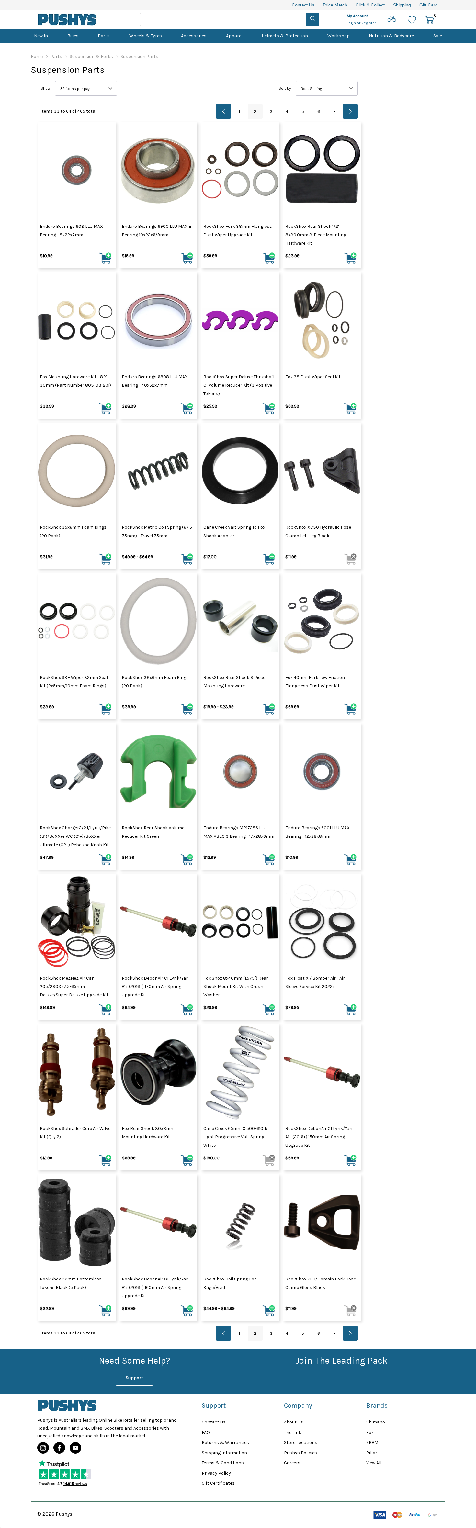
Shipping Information (224, 1453)
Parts (104, 36)
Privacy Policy (216, 1473)
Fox (370, 1432)
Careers (292, 1463)
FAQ (206, 1432)
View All (373, 1463)
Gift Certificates (218, 1483)
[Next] (350, 111)
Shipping (402, 4)
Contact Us (303, 4)
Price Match (335, 4)
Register (368, 23)
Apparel (234, 36)
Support (134, 1377)
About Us (293, 1422)
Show (45, 88)
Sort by (284, 88)
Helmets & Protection (285, 36)
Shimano (375, 1422)
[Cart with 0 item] (429, 19)
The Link (292, 1432)
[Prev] (223, 111)
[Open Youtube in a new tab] (75, 1448)
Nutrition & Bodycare (391, 36)
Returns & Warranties (225, 1442)
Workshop (338, 36)
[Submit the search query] (312, 19)
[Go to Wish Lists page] (412, 19)
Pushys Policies (300, 1453)
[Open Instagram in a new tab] (43, 1448)
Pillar (371, 1453)
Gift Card (428, 4)
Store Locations (300, 1442)
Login (352, 23)
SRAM (372, 1442)
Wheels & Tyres (145, 36)
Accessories (194, 36)
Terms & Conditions (223, 1463)
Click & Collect (370, 4)
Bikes (73, 36)
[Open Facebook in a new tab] (59, 1448)
